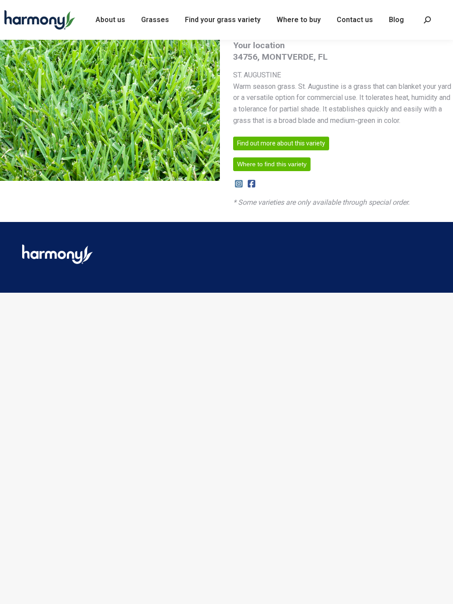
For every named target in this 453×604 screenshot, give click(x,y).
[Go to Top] (440, 591)
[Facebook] (251, 184)
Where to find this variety (272, 164)
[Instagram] (238, 184)
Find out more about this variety (281, 143)
